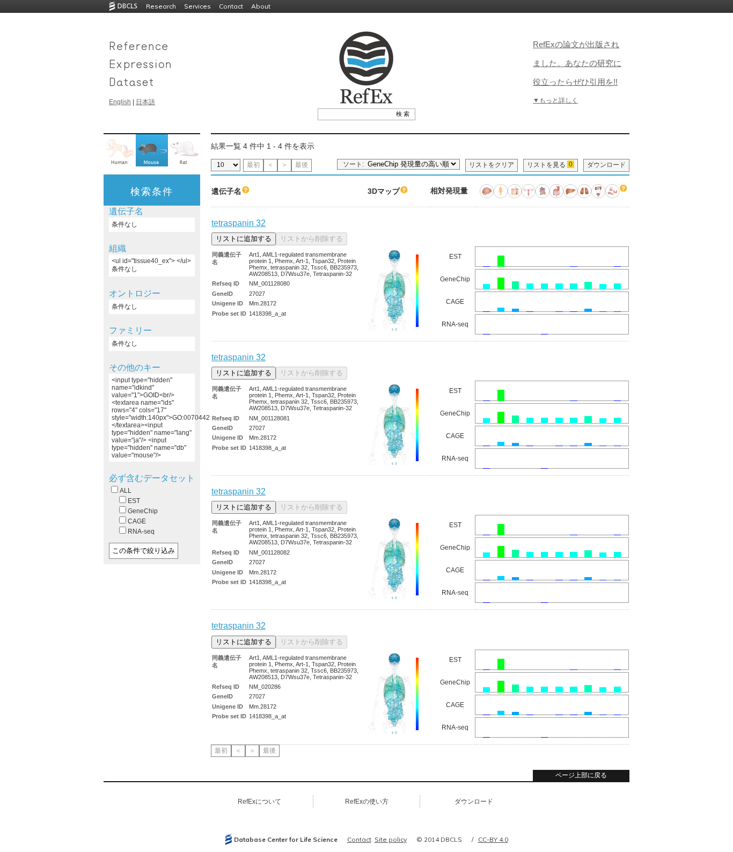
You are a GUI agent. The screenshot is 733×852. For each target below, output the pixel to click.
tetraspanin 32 (238, 223)
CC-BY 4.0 (493, 839)
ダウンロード (606, 165)
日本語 (145, 102)
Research (161, 6)
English (120, 102)
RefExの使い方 (367, 801)
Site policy (391, 839)
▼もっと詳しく (555, 100)
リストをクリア (491, 165)
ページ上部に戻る (581, 775)
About (260, 6)
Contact (231, 6)
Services (197, 6)
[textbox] (354, 114)
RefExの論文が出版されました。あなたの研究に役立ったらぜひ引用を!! (577, 63)
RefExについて (259, 801)
